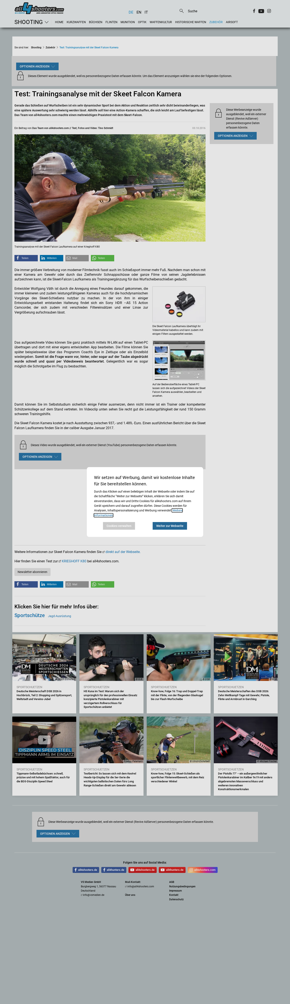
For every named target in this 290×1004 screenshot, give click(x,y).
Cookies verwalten (119, 526)
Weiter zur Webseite (169, 526)
